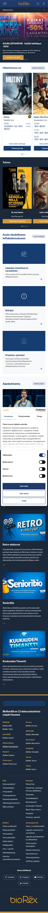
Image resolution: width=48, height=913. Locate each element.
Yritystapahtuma (9, 795)
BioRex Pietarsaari (10, 764)
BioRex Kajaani (8, 755)
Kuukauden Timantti (34, 806)
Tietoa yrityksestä (10, 826)
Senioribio (30, 794)
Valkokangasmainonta (11, 803)
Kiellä (24, 501)
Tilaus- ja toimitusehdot (35, 826)
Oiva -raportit (8, 849)
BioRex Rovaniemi (33, 743)
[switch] (42, 462)
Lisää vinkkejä (38, 236)
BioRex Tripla (8, 729)
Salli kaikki (24, 486)
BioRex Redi (7, 726)
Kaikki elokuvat (38, 68)
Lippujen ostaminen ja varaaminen (34, 831)
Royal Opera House (33, 809)
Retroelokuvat (31, 802)
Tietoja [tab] (39, 416)
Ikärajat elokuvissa (33, 850)
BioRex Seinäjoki (32, 752)
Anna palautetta (9, 837)
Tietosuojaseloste (32, 857)
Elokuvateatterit (9, 784)
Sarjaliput (29, 813)
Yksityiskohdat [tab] (24, 416)
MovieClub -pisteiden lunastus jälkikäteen (34, 789)
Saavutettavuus (32, 854)
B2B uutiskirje (8, 807)
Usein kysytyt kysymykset (31, 844)
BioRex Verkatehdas (10, 746)
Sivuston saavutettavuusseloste (11, 857)
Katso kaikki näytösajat (17, 221)
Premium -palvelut (33, 817)
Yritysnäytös (7, 791)
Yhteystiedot (8, 834)
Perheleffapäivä (32, 798)
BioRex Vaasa (31, 769)
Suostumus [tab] (8, 416)
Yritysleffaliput (8, 788)
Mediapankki (8, 845)
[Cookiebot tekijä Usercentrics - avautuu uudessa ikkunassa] (35, 410)
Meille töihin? (8, 841)
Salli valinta (24, 493)
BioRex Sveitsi (8, 738)
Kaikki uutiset (39, 384)
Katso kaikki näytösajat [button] (17, 144)
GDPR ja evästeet (33, 861)
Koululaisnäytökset (10, 799)
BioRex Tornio (31, 760)
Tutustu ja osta (17, 148)
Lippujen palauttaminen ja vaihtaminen (35, 837)
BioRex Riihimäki (32, 734)
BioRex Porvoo (31, 726)
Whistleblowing (9, 852)
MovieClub (30, 784)
